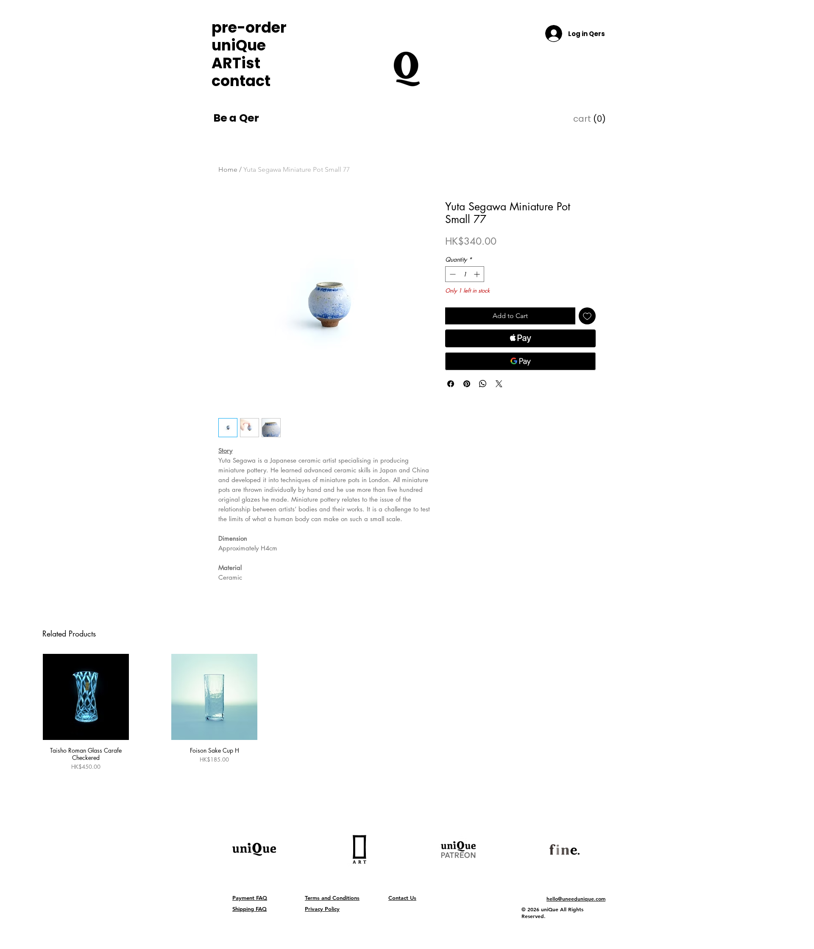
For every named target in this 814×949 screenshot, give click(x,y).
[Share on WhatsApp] (483, 384)
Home (227, 169)
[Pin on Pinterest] (467, 384)
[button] (581, 119)
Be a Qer (236, 118)
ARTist (236, 63)
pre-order (245, 27)
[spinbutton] (464, 274)
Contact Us (402, 897)
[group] (407, 723)
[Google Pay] (520, 361)
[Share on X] (499, 384)
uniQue (239, 45)
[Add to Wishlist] (587, 315)
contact (241, 81)
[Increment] (477, 274)
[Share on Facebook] (451, 384)
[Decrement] (451, 274)
